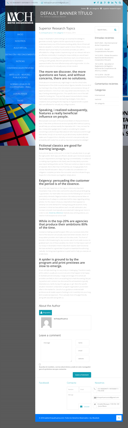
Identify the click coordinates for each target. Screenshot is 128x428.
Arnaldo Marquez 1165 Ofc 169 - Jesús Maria (108, 405)
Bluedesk (95, 418)
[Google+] (105, 2)
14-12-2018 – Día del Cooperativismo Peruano (104, 75)
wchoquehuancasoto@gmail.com (107, 397)
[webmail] (116, 2)
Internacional (100, 95)
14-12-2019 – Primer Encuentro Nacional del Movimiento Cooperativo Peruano (106, 57)
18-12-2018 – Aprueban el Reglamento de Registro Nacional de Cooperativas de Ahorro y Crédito (105, 67)
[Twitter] (95, 2)
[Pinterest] (109, 2)
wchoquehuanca (46, 33)
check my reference (56, 213)
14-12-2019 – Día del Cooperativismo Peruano (104, 50)
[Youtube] (101, 2)
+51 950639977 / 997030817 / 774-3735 (108, 390)
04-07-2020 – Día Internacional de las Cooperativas (106, 44)
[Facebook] (98, 2)
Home (83, 8)
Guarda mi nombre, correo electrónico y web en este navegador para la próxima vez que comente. (65, 368)
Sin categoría (94, 8)
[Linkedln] (112, 2)
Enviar (86, 407)
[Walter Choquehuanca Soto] (20, 18)
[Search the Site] (120, 2)
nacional (98, 99)
